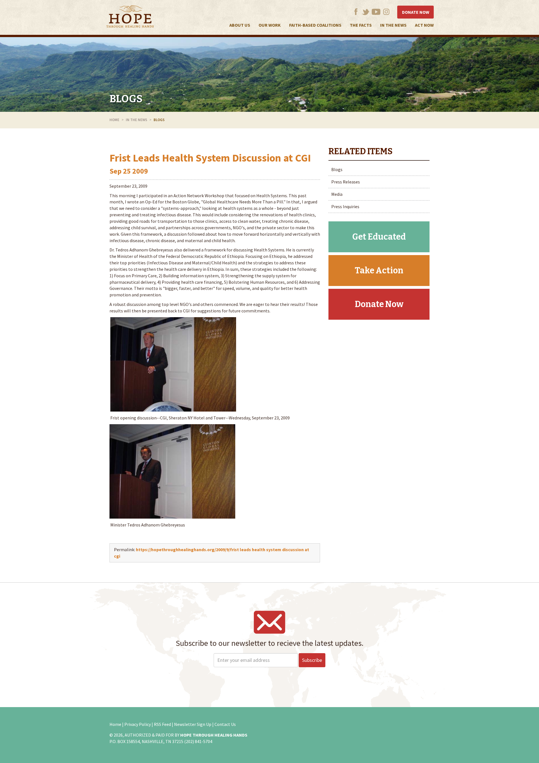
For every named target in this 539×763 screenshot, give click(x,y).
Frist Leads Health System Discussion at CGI (210, 157)
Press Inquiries (345, 206)
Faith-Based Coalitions (315, 25)
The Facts (361, 25)
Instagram (386, 11)
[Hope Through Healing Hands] (130, 17)
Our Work (270, 25)
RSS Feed (162, 724)
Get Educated (379, 237)
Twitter (365, 11)
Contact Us (225, 724)
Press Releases (345, 182)
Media (336, 194)
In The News (393, 25)
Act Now (424, 25)
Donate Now (415, 12)
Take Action (379, 270)
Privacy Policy (137, 724)
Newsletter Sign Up (192, 724)
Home (114, 119)
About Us (239, 25)
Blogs (126, 99)
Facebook (355, 11)
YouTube (376, 11)
